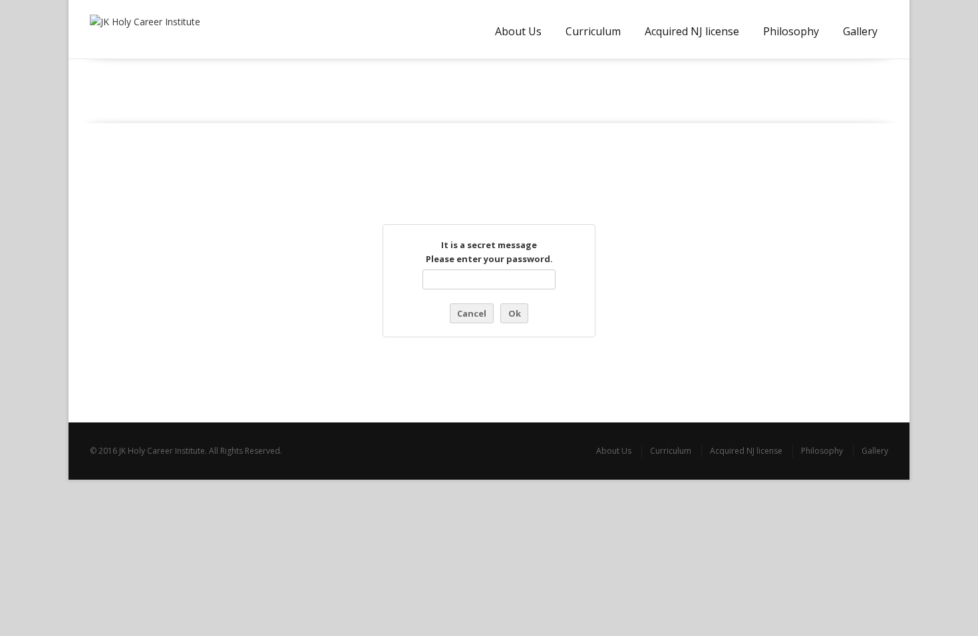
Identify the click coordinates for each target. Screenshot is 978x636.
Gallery (860, 31)
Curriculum (593, 31)
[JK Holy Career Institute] (152, 29)
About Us (518, 31)
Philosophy (791, 31)
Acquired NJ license (692, 31)
